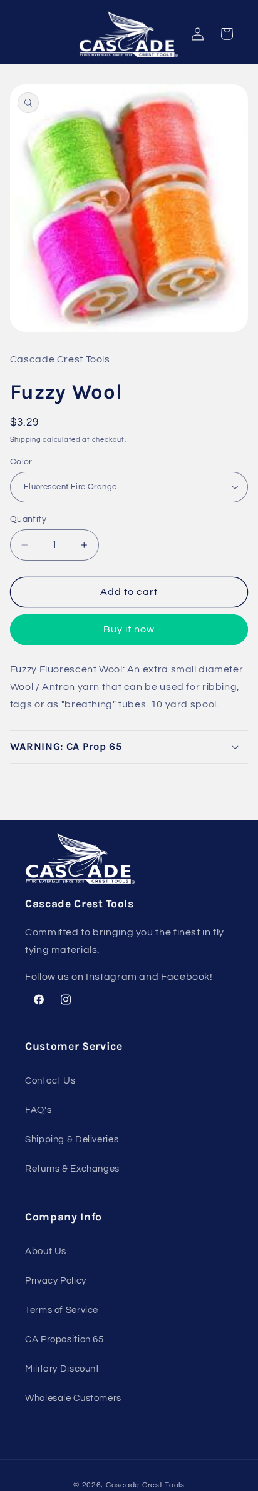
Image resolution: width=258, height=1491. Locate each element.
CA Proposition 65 (64, 1339)
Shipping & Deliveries (71, 1139)
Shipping (25, 439)
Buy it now (129, 629)
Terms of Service (61, 1310)
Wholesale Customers (73, 1398)
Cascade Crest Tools (145, 1485)
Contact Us (50, 1080)
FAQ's (38, 1110)
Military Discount (62, 1369)
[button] (129, 747)
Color (21, 461)
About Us (45, 1251)
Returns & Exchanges (72, 1169)
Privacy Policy (55, 1280)
